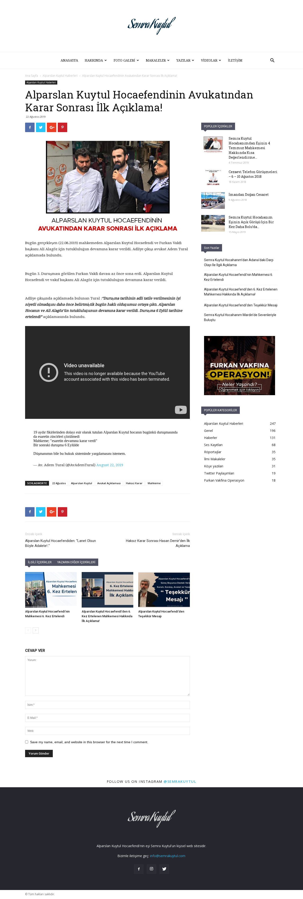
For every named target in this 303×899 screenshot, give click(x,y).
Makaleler (156, 60)
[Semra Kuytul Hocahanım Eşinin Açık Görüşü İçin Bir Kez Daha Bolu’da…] (213, 223)
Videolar (209, 60)
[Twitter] (164, 869)
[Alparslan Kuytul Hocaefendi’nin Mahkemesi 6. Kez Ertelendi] (51, 590)
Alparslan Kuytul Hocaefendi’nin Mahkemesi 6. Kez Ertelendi (238, 277)
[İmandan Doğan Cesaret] (213, 200)
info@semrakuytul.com (167, 856)
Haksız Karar (134, 483)
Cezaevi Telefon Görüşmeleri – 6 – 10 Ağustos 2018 (253, 174)
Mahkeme (154, 483)
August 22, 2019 (109, 465)
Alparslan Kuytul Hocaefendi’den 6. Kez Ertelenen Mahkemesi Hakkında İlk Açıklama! (107, 616)
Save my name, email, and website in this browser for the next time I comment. (89, 742)
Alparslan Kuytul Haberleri (60, 76)
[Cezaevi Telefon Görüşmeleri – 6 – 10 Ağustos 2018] (213, 178)
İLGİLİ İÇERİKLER (40, 562)
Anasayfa (69, 60)
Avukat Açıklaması (109, 483)
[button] (272, 61)
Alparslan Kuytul (81, 483)
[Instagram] (151, 869)
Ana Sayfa (31, 76)
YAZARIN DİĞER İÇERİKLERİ (76, 562)
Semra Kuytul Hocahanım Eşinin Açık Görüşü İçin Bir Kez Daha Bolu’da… (251, 222)
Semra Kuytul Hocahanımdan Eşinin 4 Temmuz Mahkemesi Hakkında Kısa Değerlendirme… (249, 148)
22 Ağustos (59, 483)
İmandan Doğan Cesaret (249, 194)
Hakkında (94, 60)
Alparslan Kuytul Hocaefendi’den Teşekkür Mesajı (240, 305)
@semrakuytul (180, 781)
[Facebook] (138, 869)
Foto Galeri (124, 60)
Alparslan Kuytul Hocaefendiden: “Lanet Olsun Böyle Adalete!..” (60, 543)
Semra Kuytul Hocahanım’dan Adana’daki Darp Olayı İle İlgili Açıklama (238, 262)
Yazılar (183, 60)
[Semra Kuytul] (151, 26)
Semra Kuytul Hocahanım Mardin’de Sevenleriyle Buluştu (240, 317)
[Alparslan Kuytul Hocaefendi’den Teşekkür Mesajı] (164, 590)
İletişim (235, 60)
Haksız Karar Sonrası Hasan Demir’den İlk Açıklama (158, 543)
